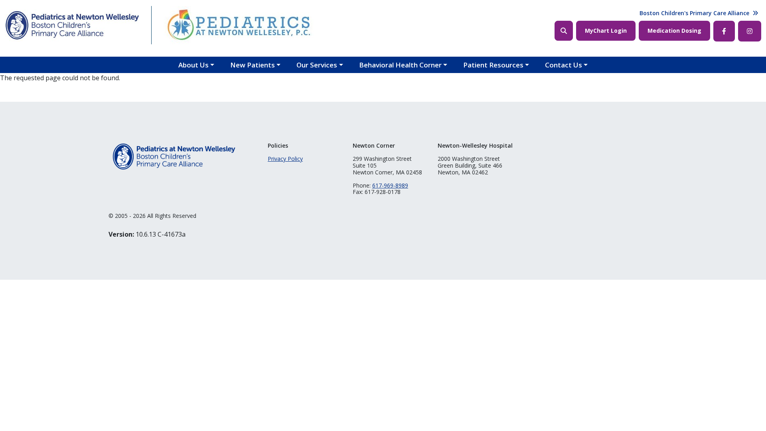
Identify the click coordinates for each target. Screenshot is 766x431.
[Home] (72, 25)
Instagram (749, 31)
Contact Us (563, 64)
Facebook (724, 31)
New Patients (252, 64)
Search (564, 31)
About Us (193, 64)
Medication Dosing (674, 30)
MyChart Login (606, 30)
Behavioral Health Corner (400, 64)
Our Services (316, 64)
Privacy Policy (285, 158)
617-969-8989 (390, 185)
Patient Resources (493, 64)
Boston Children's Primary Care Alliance (694, 13)
